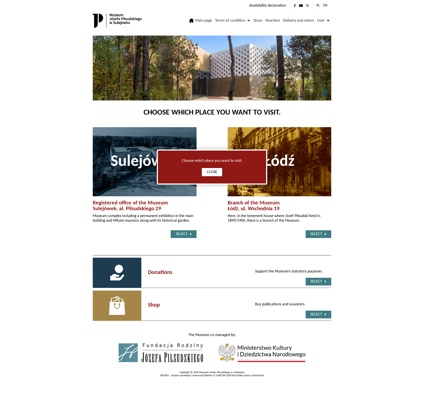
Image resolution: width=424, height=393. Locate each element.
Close (212, 172)
